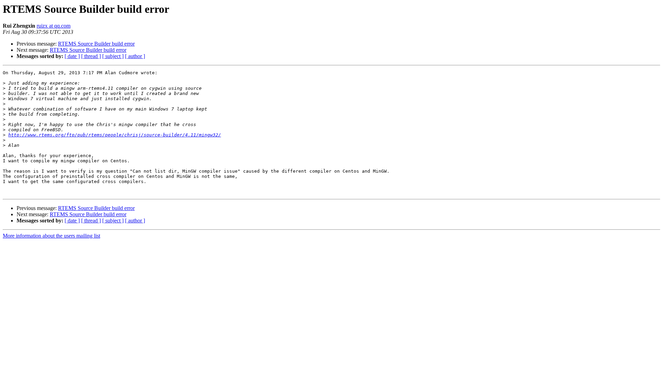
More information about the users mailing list (51, 236)
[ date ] (72, 56)
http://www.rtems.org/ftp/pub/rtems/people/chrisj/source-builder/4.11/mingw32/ (114, 134)
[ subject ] (113, 56)
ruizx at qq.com (53, 26)
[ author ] (135, 56)
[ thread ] (91, 56)
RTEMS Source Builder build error (96, 44)
